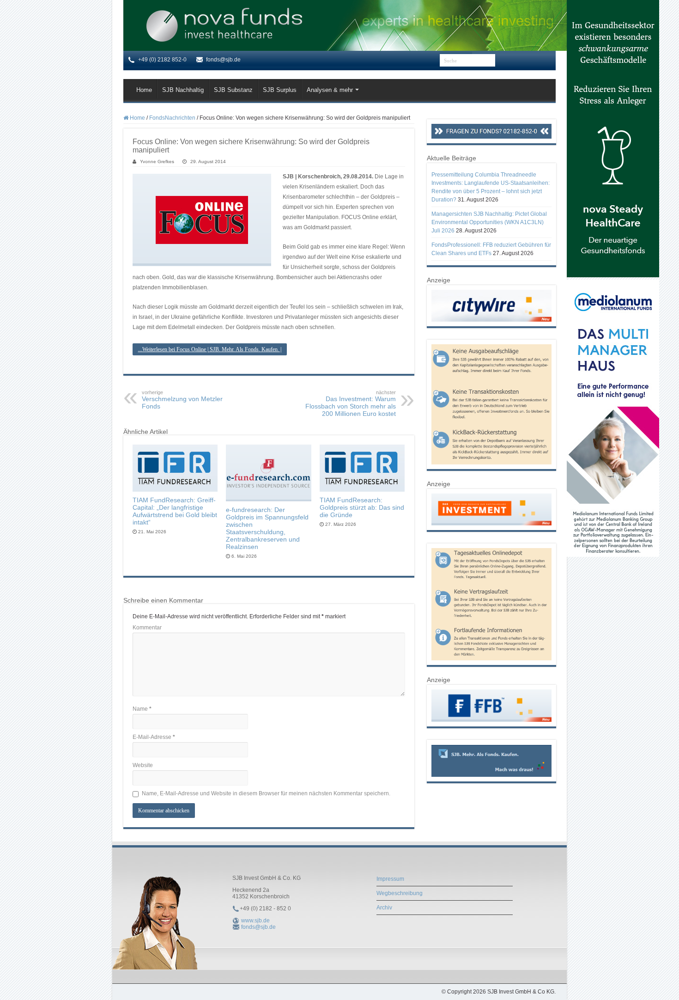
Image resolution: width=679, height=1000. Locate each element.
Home (144, 89)
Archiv (384, 907)
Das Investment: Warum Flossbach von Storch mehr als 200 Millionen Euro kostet (350, 403)
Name (142, 709)
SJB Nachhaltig (183, 89)
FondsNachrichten (172, 118)
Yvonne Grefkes (157, 161)
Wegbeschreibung (399, 893)
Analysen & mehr (330, 89)
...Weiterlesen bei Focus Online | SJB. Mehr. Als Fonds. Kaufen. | (209, 349)
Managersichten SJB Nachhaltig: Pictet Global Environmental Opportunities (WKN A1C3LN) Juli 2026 (489, 222)
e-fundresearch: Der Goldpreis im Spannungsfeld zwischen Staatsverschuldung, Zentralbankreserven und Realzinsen (267, 528)
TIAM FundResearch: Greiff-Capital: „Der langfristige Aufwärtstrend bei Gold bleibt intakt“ (175, 511)
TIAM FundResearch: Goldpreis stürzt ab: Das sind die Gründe (362, 507)
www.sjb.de (255, 920)
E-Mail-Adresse (154, 737)
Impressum (390, 879)
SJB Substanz (233, 89)
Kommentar (147, 627)
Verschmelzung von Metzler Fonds (182, 400)
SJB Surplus (280, 89)
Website (143, 765)
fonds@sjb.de (258, 927)
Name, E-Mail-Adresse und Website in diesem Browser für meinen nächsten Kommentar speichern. (266, 793)
